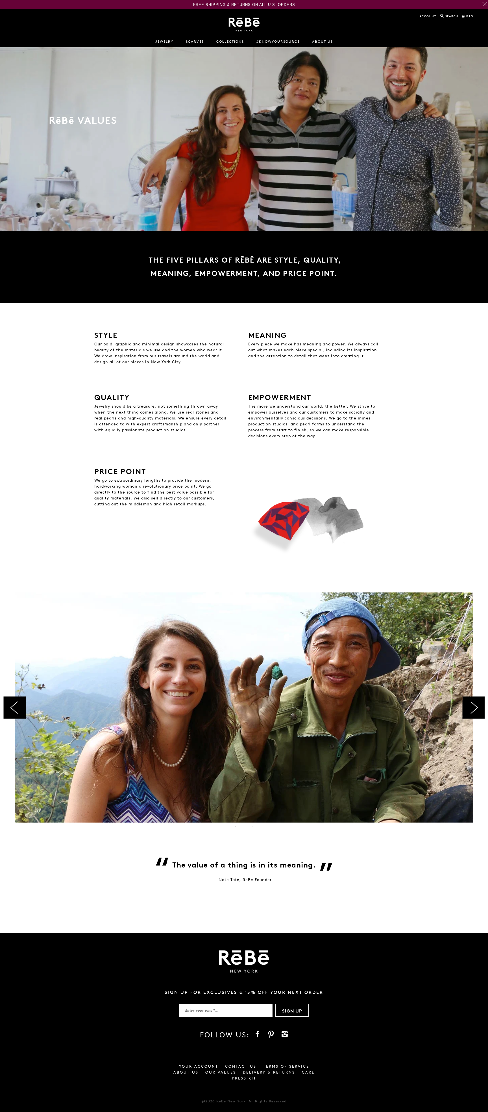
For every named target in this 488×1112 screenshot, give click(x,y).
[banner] (244, 25)
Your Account (198, 1066)
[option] (244, 707)
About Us (186, 1072)
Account (427, 16)
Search (451, 16)
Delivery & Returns (269, 1072)
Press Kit (244, 1078)
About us (322, 41)
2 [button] (244, 827)
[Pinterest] (271, 1034)
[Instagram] (284, 1034)
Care (308, 1072)
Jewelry (164, 41)
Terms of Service (286, 1066)
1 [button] (235, 827)
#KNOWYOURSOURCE (278, 41)
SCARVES (195, 41)
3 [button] (252, 827)
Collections (230, 41)
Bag (469, 16)
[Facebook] (257, 1034)
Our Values (220, 1072)
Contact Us (240, 1066)
